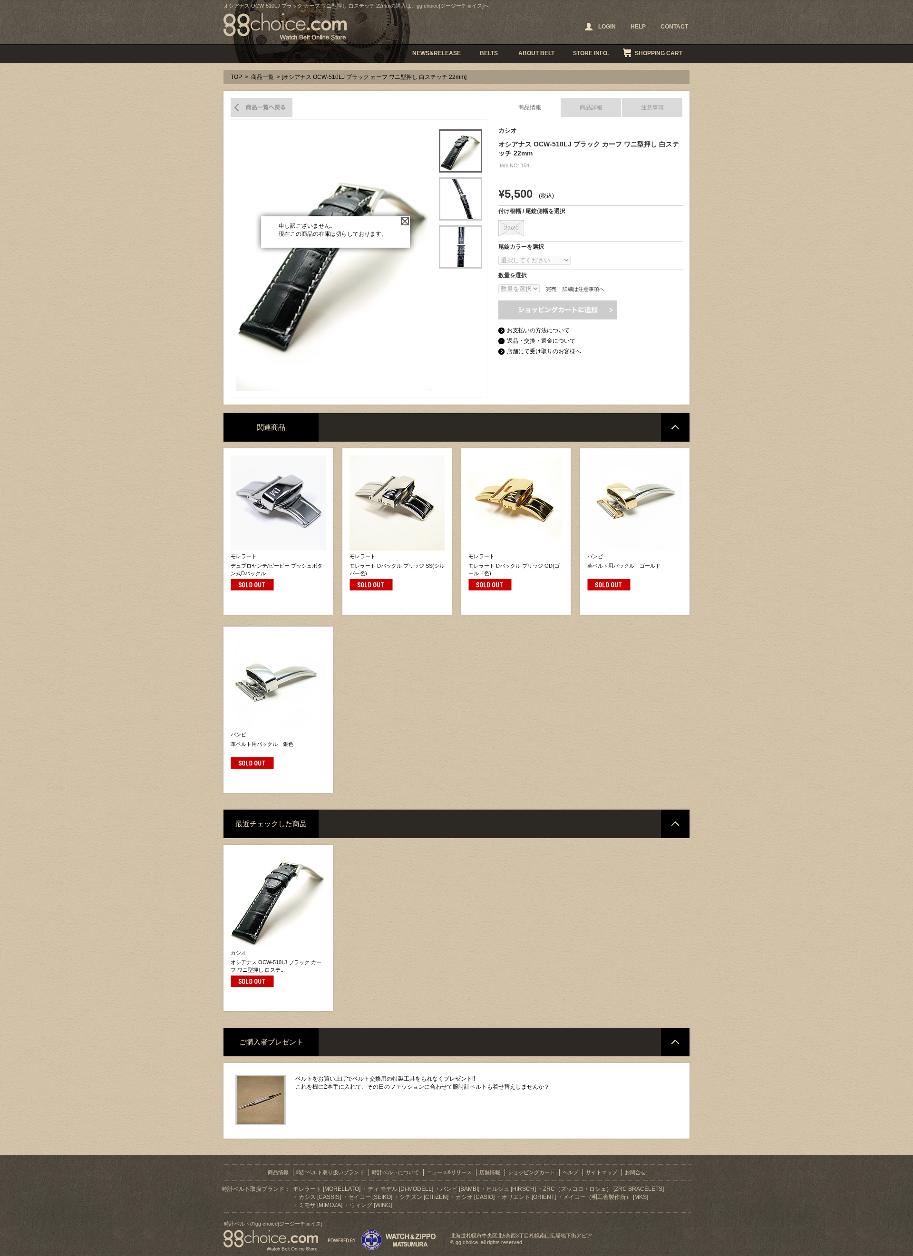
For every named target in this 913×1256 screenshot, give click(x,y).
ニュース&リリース (449, 1172)
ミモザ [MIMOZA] (320, 1205)
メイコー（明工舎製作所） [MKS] (605, 1197)
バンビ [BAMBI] (459, 1189)
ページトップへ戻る (675, 427)
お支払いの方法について (538, 330)
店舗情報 (489, 1172)
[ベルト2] (460, 199)
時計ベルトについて (395, 1172)
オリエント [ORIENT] (529, 1197)
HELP (638, 26)
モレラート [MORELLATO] (326, 1189)
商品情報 (529, 107)
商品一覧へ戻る (261, 107)
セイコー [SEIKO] (370, 1197)
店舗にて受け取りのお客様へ (544, 351)
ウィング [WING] (371, 1205)
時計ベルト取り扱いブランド (330, 1172)
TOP (236, 77)
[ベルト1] (460, 151)
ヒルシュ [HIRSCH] (511, 1189)
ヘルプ (570, 1172)
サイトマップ (601, 1172)
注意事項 (652, 107)
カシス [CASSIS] (320, 1197)
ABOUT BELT (536, 53)
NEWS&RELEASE (436, 53)
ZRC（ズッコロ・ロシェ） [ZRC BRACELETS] (603, 1189)
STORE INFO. (591, 53)
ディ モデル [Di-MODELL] (400, 1189)
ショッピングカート (531, 1172)
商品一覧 (262, 77)
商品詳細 (591, 107)
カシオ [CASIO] (475, 1197)
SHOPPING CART (658, 53)
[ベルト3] (460, 247)
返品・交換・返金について (541, 341)
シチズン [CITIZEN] (423, 1197)
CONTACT (674, 26)
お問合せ (635, 1172)
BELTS (489, 53)
